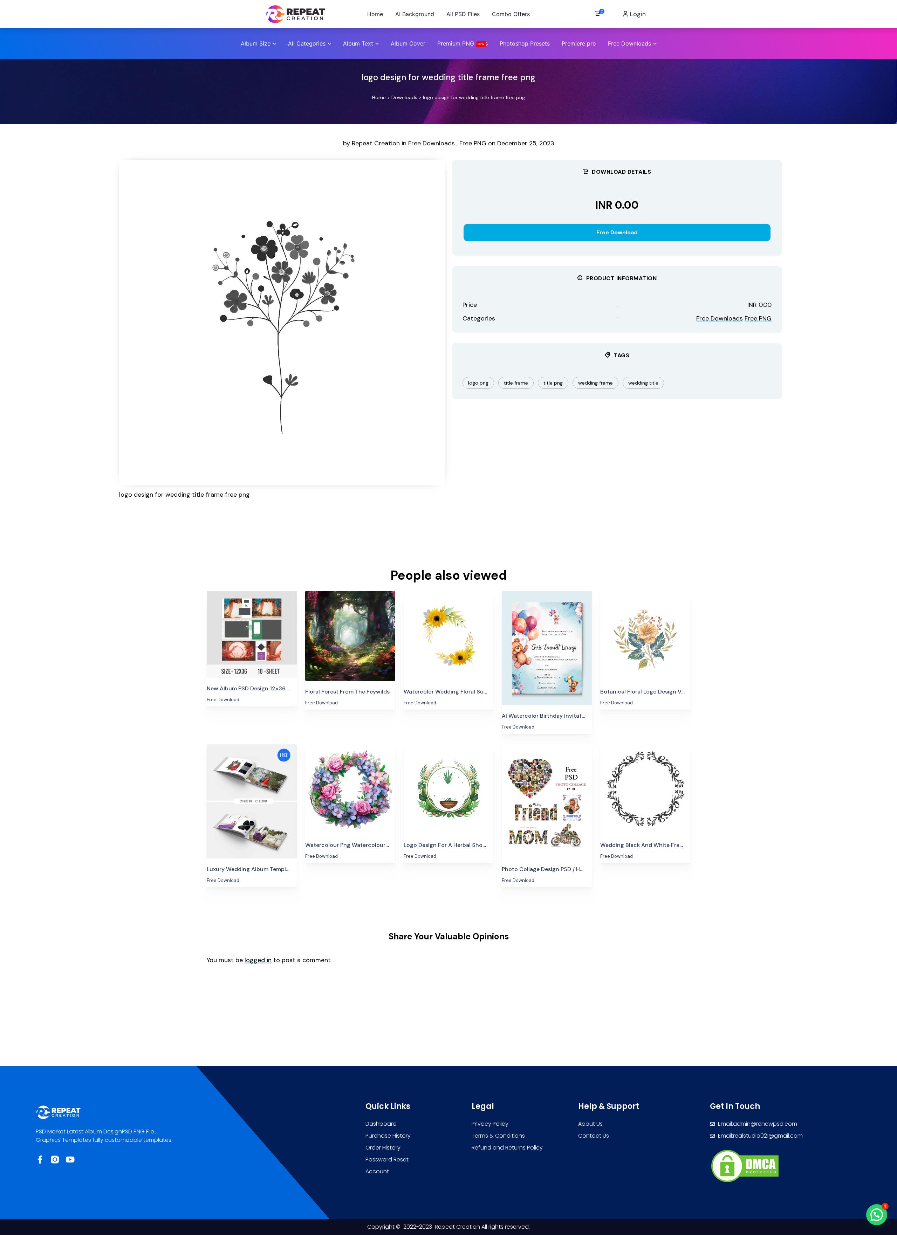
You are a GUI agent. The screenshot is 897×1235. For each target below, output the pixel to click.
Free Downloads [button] (629, 43)
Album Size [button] (256, 43)
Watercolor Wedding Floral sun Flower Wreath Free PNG (479, 691)
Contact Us (593, 1136)
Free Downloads (431, 143)
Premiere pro (579, 43)
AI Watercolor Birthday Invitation (546, 715)
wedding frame (595, 383)
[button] (876, 1214)
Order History (382, 1148)
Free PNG (472, 143)
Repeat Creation (377, 143)
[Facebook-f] (40, 1159)
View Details (252, 623)
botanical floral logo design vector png (653, 691)
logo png (478, 383)
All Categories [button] (307, 43)
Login (637, 14)
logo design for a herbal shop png (451, 845)
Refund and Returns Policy (507, 1148)
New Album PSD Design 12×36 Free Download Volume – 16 (283, 688)
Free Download (617, 232)
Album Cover (408, 43)
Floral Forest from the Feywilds (347, 691)
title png (553, 383)
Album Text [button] (358, 43)
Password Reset (387, 1159)
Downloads (404, 97)
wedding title (643, 383)
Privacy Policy (490, 1124)
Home (379, 97)
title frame (516, 383)
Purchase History (388, 1136)
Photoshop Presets (525, 43)
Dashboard (381, 1124)
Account (377, 1171)
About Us (590, 1124)
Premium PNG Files (462, 43)
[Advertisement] (382, 537)
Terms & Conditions (498, 1136)
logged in (258, 960)
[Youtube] (70, 1159)
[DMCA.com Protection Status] (745, 1165)
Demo (252, 644)
